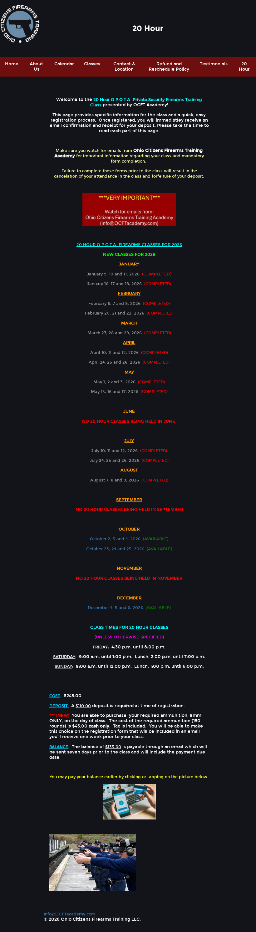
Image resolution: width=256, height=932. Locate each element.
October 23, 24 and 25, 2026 (115, 549)
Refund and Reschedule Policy (169, 66)
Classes (92, 64)
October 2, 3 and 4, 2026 (115, 539)
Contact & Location (124, 66)
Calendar (64, 64)
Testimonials (214, 64)
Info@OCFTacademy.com (69, 914)
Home (11, 64)
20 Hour (244, 66)
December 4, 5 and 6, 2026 (115, 607)
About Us (36, 66)
